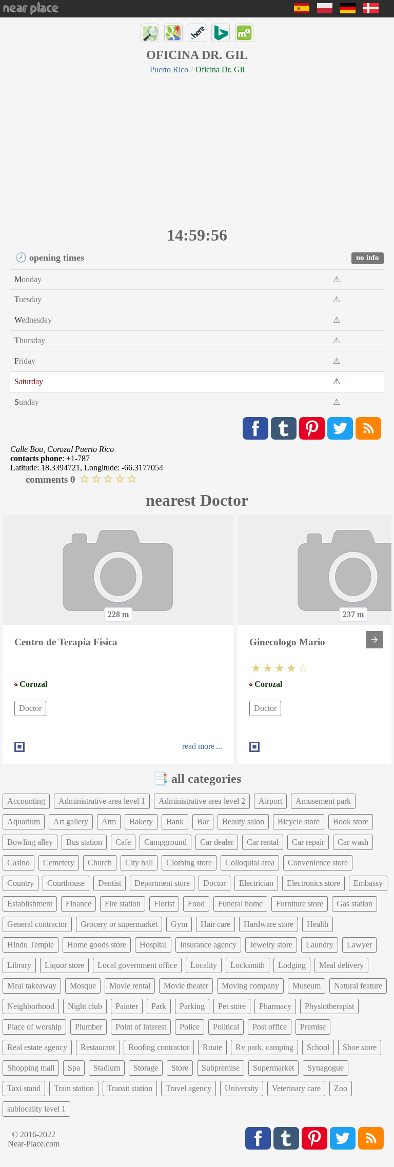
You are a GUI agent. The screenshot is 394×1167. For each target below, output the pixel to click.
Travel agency (188, 1088)
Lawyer (359, 944)
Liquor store (64, 965)
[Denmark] (371, 10)
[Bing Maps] (220, 33)
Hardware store (268, 924)
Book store (350, 821)
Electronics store (313, 883)
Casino (18, 862)
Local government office (137, 965)
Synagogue (325, 1067)
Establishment (29, 903)
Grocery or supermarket (119, 924)
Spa (74, 1067)
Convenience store (318, 862)
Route (212, 1047)
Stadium (106, 1067)
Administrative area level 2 (202, 801)
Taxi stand (24, 1088)
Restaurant (98, 1047)
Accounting (26, 801)
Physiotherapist (329, 1006)
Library (19, 965)
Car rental (263, 842)
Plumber (88, 1026)
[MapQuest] (244, 33)
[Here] (197, 33)
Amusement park (323, 801)
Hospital (153, 944)
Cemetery (58, 862)
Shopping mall (30, 1067)
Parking (192, 1006)
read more (198, 746)
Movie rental (129, 985)
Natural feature (358, 985)
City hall (139, 862)
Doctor (30, 708)
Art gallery (70, 821)
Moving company (250, 985)
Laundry (319, 944)
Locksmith (247, 965)
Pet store (232, 1006)
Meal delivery (341, 965)
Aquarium (23, 821)
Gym (179, 924)
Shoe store (360, 1047)
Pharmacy (275, 1006)
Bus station (84, 842)
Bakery (141, 821)
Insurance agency (208, 944)
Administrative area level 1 (101, 801)
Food (196, 903)
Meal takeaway (31, 985)
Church (100, 862)
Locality (203, 965)
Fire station (123, 903)
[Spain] (301, 10)
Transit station (129, 1088)
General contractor (37, 924)
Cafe (123, 842)
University (242, 1088)
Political (226, 1026)
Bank (175, 821)
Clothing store (189, 862)
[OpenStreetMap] (150, 33)
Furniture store (299, 903)
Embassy (368, 883)
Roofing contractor (158, 1047)
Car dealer (216, 842)
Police (190, 1026)
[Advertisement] (197, 149)
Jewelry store (271, 944)
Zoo (340, 1088)
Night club (85, 1006)
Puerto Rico (169, 69)
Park (158, 1006)
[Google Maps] (173, 33)
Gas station (354, 903)
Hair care (215, 924)
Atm (109, 821)
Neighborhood (30, 1006)
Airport (270, 801)
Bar (203, 821)
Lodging (292, 965)
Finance (78, 903)
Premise (313, 1026)
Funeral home (240, 903)
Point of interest (140, 1026)
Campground (165, 842)
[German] (348, 10)
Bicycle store (299, 821)
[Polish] (324, 10)
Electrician (256, 883)
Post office (269, 1026)
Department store (162, 883)
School (318, 1047)
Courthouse (66, 883)
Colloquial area (249, 862)
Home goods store (96, 944)
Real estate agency (37, 1047)
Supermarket (273, 1067)
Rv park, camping (264, 1047)
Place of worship (34, 1026)
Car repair (308, 842)
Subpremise (221, 1067)
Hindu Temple (30, 944)
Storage (145, 1067)
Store (179, 1067)
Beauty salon (243, 821)
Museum (306, 985)
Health (317, 924)
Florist (164, 903)
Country (20, 883)
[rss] (368, 428)
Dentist (109, 883)
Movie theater (186, 985)
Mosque (83, 985)
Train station (74, 1088)
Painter (126, 1006)
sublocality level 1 (36, 1108)
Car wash (353, 842)
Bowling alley (30, 842)
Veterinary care (296, 1088)
